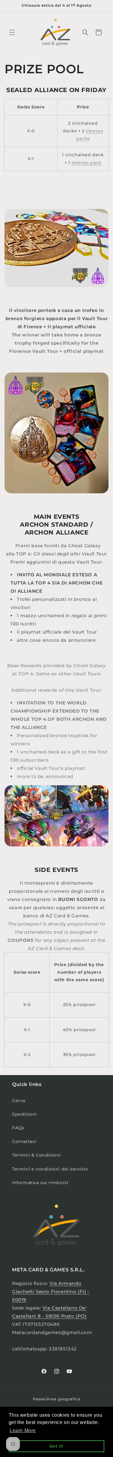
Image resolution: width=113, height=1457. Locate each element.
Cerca (18, 1100)
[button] (12, 32)
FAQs (18, 1128)
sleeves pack (86, 162)
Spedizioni (24, 1114)
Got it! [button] (56, 1446)
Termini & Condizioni (36, 1155)
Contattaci (24, 1141)
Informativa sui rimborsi (40, 1182)
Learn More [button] (23, 1430)
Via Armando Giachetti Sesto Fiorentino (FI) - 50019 (50, 1291)
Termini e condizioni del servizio (50, 1169)
